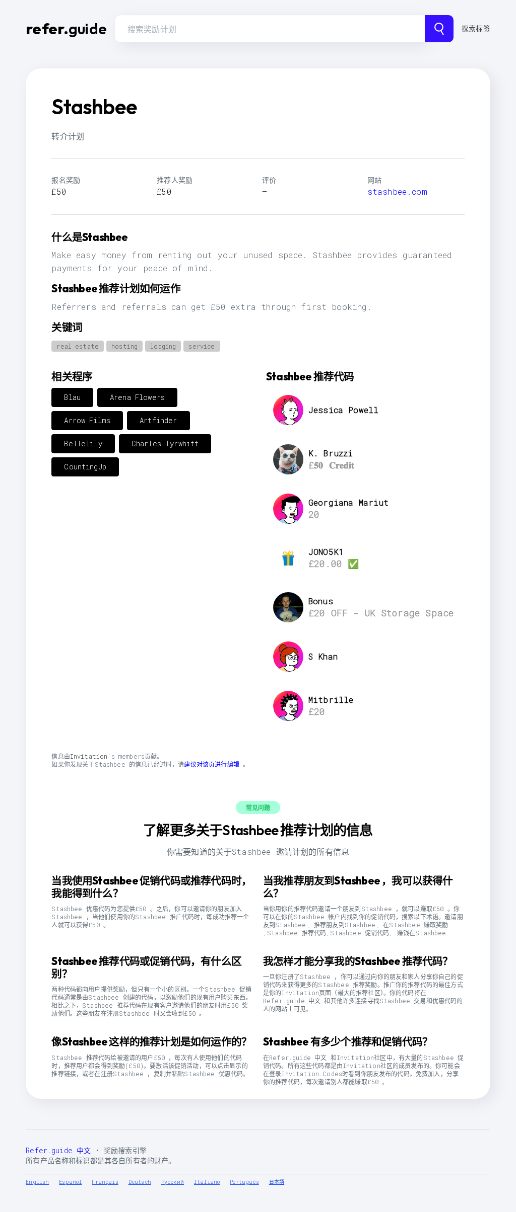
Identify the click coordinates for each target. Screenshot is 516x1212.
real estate (77, 346)
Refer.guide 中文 (58, 1150)
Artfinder (158, 420)
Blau (72, 397)
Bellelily (83, 443)
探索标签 (476, 28)
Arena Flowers (137, 397)
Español (70, 1182)
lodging (163, 346)
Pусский (172, 1182)
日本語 (276, 1182)
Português (244, 1182)
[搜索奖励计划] (439, 28)
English (37, 1182)
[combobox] (270, 28)
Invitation (89, 756)
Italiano (207, 1182)
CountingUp (85, 466)
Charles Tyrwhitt (165, 443)
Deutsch (139, 1182)
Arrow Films (87, 420)
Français (105, 1182)
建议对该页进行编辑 (211, 764)
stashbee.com (397, 191)
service (201, 346)
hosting (124, 346)
